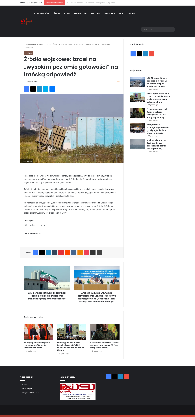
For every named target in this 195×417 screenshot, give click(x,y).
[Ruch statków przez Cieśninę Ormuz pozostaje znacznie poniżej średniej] (137, 144)
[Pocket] (86, 252)
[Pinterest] (61, 252)
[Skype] (45, 89)
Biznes (67, 13)
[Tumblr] (54, 252)
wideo (131, 13)
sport (121, 13)
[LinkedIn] (39, 89)
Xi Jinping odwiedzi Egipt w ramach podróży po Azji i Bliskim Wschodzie (37, 345)
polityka (48, 44)
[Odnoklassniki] (80, 252)
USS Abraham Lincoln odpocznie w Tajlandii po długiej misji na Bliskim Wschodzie (157, 82)
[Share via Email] (93, 252)
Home (28, 44)
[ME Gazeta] (26, 21)
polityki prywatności (29, 393)
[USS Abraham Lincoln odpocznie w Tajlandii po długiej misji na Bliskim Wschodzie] (137, 82)
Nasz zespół (26, 388)
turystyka (109, 13)
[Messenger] (52, 89)
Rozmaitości (80, 13)
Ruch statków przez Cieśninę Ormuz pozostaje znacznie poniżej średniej (156, 144)
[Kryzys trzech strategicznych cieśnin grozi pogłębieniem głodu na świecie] (137, 128)
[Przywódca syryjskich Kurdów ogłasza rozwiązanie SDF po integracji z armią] (105, 332)
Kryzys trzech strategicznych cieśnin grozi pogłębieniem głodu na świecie (158, 128)
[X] (33, 89)
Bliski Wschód (41, 13)
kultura (95, 13)
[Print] (99, 252)
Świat (57, 13)
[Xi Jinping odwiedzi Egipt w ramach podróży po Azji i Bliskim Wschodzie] (38, 332)
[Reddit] (67, 252)
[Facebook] (26, 89)
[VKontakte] (73, 252)
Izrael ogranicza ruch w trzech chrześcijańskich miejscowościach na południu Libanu (71, 346)
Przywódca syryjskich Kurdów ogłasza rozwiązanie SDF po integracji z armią (104, 345)
